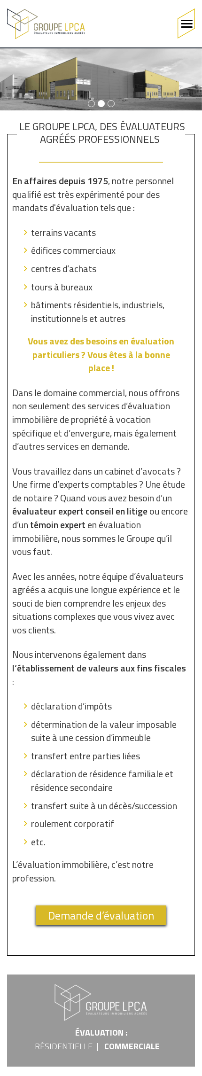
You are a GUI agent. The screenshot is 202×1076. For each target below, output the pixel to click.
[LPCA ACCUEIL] (46, 23)
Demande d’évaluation (101, 915)
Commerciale (132, 1046)
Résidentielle (64, 1046)
